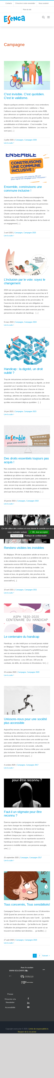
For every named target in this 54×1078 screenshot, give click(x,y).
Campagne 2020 (33, 672)
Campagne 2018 (31, 940)
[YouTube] (28, 1007)
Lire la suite (8, 143)
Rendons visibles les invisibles (24, 547)
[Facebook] (28, 999)
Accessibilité (10, 1007)
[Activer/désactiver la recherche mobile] (43, 17)
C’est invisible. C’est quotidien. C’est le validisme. (24, 96)
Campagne (19, 140)
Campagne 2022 (32, 501)
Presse (10, 994)
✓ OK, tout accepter (39, 532)
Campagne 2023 (30, 411)
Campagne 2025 (30, 233)
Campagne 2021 (31, 590)
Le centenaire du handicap (21, 636)
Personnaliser (17, 536)
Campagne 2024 (30, 322)
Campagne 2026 (30, 140)
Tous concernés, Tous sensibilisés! (27, 904)
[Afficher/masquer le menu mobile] (48, 17)
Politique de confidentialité (36, 536)
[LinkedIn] (28, 1003)
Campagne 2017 (32, 765)
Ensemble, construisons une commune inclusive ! (23, 188)
